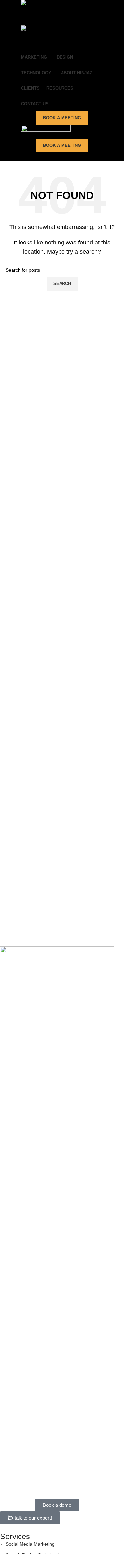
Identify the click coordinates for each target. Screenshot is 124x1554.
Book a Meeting (62, 117)
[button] (30, 1517)
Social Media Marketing (30, 1544)
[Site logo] (54, 12)
